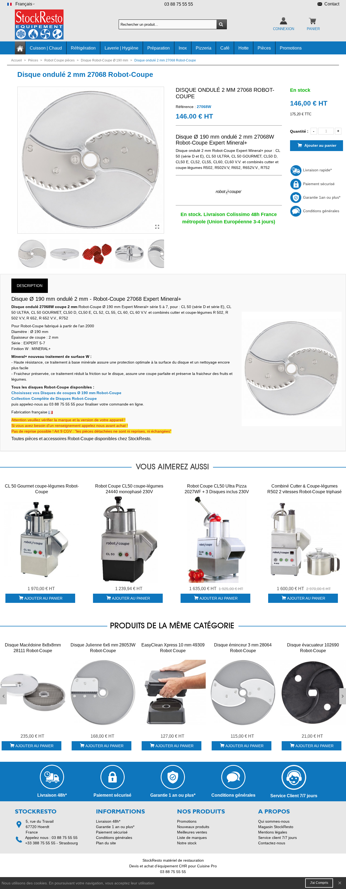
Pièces (264, 48)
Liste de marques (192, 837)
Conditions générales (320, 211)
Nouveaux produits (193, 827)
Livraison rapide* (317, 170)
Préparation (158, 48)
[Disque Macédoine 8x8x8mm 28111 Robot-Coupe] (33, 692)
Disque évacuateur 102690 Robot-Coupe (313, 648)
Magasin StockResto (275, 827)
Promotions (291, 48)
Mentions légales (272, 832)
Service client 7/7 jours (277, 837)
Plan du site (106, 843)
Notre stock (187, 843)
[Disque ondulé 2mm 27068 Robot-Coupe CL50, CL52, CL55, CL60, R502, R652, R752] (157, 227)
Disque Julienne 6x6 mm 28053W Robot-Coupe (103, 648)
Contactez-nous (271, 843)
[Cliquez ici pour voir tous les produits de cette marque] (229, 192)
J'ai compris (319, 883)
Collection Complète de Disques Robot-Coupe (54, 398)
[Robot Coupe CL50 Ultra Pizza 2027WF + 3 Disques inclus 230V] (217, 539)
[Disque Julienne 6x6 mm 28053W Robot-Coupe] (103, 692)
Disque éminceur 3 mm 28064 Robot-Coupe (243, 648)
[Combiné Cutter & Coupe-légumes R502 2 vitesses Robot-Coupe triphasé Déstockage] (304, 539)
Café (224, 48)
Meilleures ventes (192, 832)
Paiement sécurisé (318, 184)
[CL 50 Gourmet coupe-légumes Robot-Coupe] (41, 539)
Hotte (243, 48)
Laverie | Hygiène (121, 48)
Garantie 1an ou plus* (321, 197)
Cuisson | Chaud (46, 48)
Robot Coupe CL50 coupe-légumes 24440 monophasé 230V (129, 489)
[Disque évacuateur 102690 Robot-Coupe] (313, 692)
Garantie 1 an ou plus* (115, 827)
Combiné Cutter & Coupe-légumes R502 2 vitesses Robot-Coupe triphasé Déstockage (304, 492)
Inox (183, 48)
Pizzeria (203, 48)
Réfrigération (83, 48)
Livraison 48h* (108, 821)
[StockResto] (44, 24)
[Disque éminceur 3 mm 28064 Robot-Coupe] (243, 692)
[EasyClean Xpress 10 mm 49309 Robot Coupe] (173, 692)
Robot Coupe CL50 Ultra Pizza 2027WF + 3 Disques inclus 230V (217, 489)
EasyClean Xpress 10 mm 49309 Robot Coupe (173, 648)
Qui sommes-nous (274, 821)
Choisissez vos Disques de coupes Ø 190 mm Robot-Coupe (66, 393)
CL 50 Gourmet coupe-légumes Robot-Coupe (42, 489)
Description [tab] (29, 285)
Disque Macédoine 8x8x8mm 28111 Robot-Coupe (33, 648)
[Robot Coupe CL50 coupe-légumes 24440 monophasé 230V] (129, 539)
